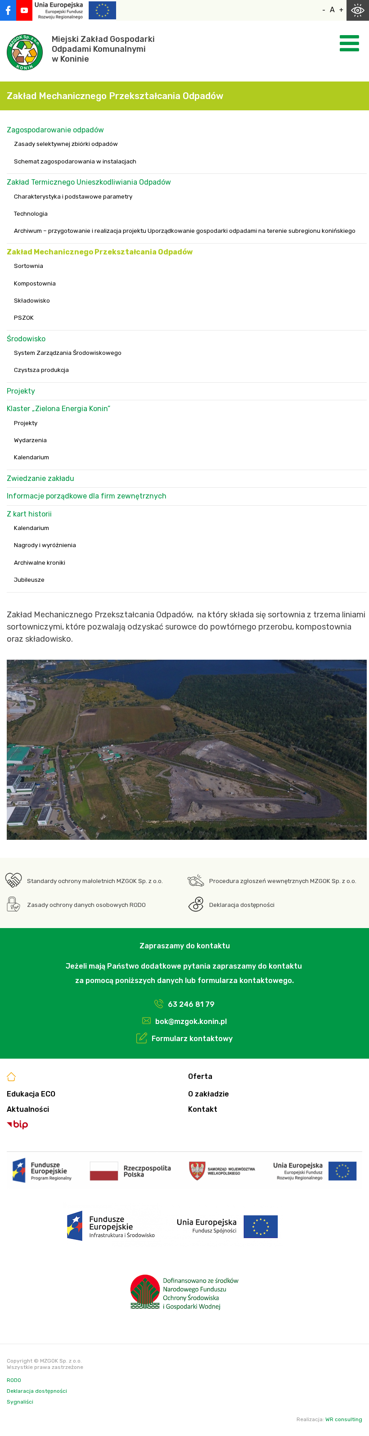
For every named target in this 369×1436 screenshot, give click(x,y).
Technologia (31, 213)
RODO (14, 1380)
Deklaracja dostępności (241, 904)
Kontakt (202, 1109)
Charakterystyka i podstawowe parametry (73, 196)
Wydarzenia (30, 440)
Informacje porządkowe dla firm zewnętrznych (86, 496)
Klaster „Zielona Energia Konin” (58, 408)
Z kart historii (29, 514)
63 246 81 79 (191, 1004)
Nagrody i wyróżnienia (45, 545)
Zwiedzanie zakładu (40, 478)
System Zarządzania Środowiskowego (68, 352)
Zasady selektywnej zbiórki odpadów (66, 143)
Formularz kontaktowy (192, 1038)
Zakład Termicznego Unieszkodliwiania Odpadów (89, 182)
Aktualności (28, 1109)
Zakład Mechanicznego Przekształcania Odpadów (100, 252)
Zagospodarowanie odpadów (55, 130)
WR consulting (343, 1419)
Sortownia (28, 266)
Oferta (200, 1076)
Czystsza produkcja (41, 370)
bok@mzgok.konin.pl (191, 1021)
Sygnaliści (20, 1402)
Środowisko (26, 339)
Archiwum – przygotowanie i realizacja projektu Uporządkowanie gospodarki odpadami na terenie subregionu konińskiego (185, 230)
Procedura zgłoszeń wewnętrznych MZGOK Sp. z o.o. (282, 881)
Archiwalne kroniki (39, 562)
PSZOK (24, 317)
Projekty (21, 391)
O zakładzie (208, 1094)
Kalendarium (31, 457)
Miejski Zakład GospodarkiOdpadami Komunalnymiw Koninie (103, 49)
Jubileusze (29, 579)
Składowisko (32, 300)
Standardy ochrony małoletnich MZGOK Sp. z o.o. (95, 881)
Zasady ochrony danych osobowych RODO (86, 904)
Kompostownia (35, 283)
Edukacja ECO (31, 1094)
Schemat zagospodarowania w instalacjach (75, 161)
